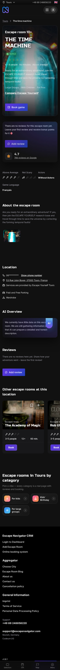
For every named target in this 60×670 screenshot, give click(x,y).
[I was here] (38, 405)
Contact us (8, 581)
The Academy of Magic (23, 425)
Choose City (9, 566)
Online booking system (15, 551)
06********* (12, 275)
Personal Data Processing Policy (20, 611)
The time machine (22, 21)
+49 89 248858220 (41, 2)
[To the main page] (5, 10)
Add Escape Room (12, 546)
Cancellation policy (13, 586)
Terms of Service (12, 606)
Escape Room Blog (12, 571)
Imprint (6, 601)
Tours (5, 21)
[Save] (32, 405)
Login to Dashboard (13, 541)
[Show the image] (11, 236)
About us (7, 576)
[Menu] (50, 10)
